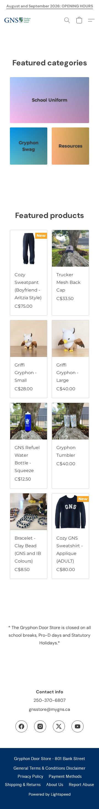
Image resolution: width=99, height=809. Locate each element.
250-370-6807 (50, 700)
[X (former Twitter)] (59, 726)
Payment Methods (65, 776)
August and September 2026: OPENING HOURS (49, 6)
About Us (54, 784)
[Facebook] (21, 726)
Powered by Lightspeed (50, 794)
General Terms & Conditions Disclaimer (49, 768)
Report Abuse (81, 784)
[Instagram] (40, 726)
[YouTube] (78, 726)
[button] (18, 20)
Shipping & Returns (23, 784)
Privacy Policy (30, 776)
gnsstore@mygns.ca (49, 709)
